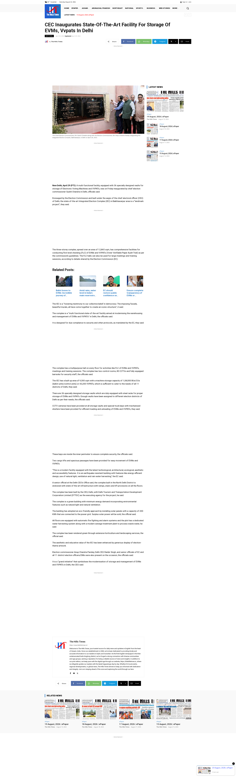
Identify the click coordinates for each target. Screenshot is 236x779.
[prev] (185, 14)
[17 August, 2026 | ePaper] (152, 142)
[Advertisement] (118, 64)
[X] (77, 673)
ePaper (149, 114)
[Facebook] (70, 673)
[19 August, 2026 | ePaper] (165, 101)
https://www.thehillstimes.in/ (78, 645)
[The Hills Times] (53, 11)
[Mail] (74, 673)
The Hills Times (56, 41)
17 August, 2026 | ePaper (169, 140)
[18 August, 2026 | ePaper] (152, 128)
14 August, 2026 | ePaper (85, 15)
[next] (189, 14)
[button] (187, 8)
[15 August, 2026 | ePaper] (152, 155)
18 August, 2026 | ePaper (169, 126)
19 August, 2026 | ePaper (158, 117)
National (49, 36)
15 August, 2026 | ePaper (169, 153)
